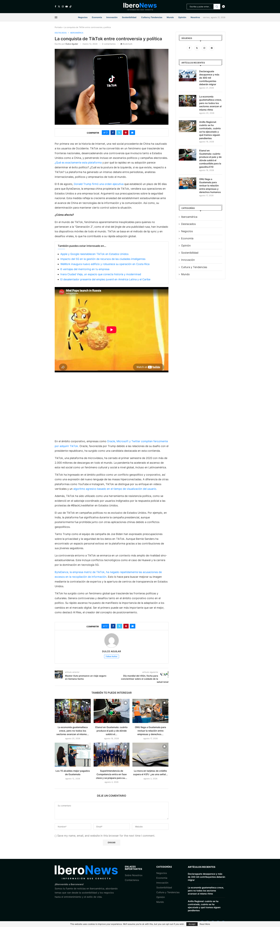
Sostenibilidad (129, 17)
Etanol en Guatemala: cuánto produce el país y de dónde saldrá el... (111, 731)
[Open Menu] (56, 17)
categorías (164, 867)
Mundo (170, 17)
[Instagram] (63, 6)
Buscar (217, 6)
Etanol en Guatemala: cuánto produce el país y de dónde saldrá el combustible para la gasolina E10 (210, 158)
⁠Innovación (162, 882)
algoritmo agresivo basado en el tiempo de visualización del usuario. (115, 488)
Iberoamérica (189, 216)
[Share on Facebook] (113, 132)
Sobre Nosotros (133, 875)
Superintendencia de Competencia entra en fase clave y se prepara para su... (111, 774)
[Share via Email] (132, 132)
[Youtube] (66, 6)
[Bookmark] (86, 702)
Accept (192, 924)
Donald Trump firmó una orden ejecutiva (99, 184)
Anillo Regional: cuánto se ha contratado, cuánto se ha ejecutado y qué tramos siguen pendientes (210, 130)
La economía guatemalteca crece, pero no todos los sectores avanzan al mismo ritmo (210, 103)
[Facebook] (55, 6)
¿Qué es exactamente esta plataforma (78, 162)
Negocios (83, 17)
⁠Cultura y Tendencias (194, 267)
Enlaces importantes (133, 867)
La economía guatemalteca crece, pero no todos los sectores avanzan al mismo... (72, 731)
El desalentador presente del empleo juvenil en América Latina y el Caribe (105, 279)
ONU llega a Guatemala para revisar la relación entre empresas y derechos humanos (210, 186)
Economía (97, 17)
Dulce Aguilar (71, 44)
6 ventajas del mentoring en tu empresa (84, 269)
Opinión (182, 17)
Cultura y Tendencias (168, 892)
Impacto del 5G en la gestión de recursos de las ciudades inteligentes (102, 258)
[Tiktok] (70, 6)
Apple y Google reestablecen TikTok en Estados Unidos (94, 254)
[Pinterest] (211, 47)
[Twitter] (59, 6)
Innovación (112, 17)
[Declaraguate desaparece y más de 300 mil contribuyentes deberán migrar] (187, 75)
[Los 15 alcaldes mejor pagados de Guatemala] (73, 755)
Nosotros (195, 17)
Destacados (188, 223)
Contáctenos (132, 880)
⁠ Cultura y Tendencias (151, 17)
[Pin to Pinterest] (125, 132)
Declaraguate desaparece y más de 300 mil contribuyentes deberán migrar (209, 78)
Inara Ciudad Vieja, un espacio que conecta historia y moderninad (100, 274)
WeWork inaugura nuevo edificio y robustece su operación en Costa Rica (104, 264)
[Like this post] (107, 132)
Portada (58, 27)
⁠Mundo (160, 902)
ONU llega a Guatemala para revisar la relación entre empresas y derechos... (150, 731)
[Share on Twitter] (119, 132)
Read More (205, 924)
